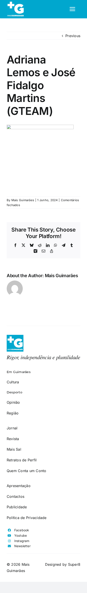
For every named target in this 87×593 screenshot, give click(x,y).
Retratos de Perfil (22, 460)
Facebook (21, 530)
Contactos (15, 496)
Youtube (20, 535)
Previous (72, 36)
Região (13, 413)
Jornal (12, 428)
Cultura (13, 382)
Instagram (21, 541)
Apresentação (19, 485)
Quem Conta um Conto (26, 470)
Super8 (74, 564)
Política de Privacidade (27, 517)
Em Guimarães (19, 372)
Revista (13, 439)
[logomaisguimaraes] (15, 336)
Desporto (14, 392)
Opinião (13, 402)
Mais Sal (14, 449)
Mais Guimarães (22, 200)
